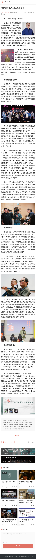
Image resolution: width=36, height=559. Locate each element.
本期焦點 (22, 472)
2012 (15, 556)
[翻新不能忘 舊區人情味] (9, 475)
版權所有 (5, 556)
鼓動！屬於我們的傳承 (8, 501)
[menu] (33, 2)
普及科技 (30, 556)
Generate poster (8, 442)
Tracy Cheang (5, 12)
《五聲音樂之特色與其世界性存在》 (26, 520)
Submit (18, 546)
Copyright (10, 556)
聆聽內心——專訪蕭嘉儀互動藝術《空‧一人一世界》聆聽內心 (26, 502)
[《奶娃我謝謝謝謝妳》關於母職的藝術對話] (9, 513)
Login (7, 543)
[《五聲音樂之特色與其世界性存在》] (27, 513)
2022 (18, 556)
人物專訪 (30, 12)
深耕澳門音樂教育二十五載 (26, 483)
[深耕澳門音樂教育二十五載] (27, 475)
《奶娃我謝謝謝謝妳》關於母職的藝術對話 (9, 520)
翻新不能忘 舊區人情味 (8, 482)
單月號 (4, 472)
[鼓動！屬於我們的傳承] (9, 494)
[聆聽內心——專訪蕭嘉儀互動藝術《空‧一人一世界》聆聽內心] (27, 494)
